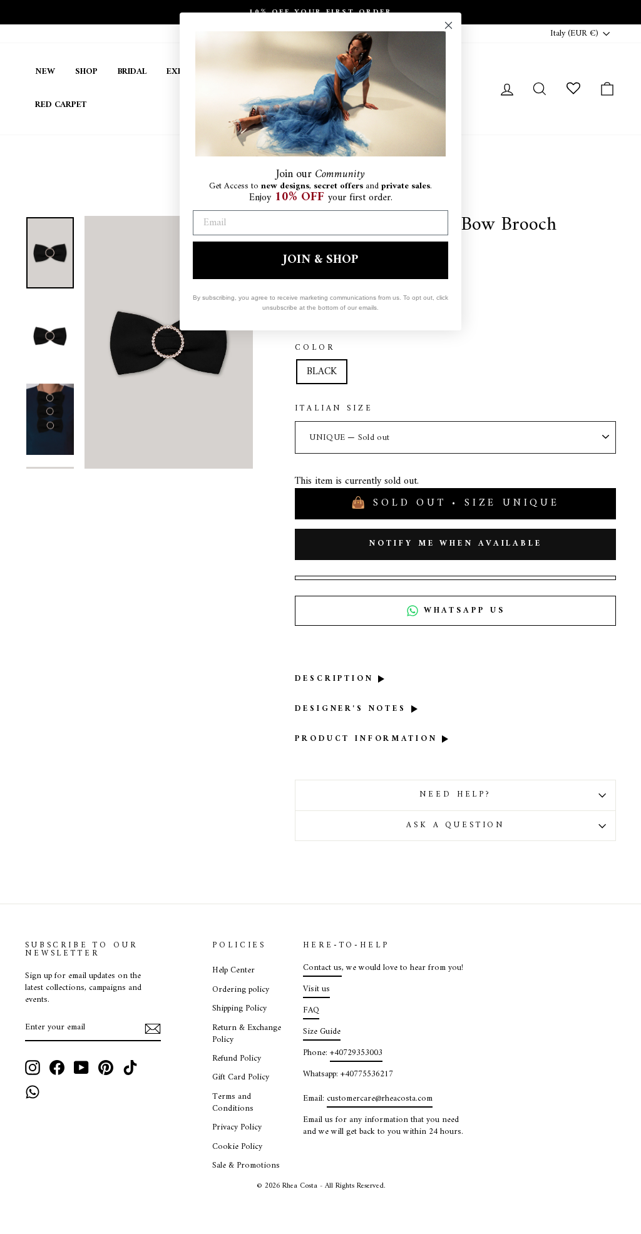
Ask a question (455, 825)
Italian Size (333, 409)
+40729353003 (356, 1053)
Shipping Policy (239, 1008)
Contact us (322, 968)
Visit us (316, 989)
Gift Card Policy (240, 1077)
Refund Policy (236, 1058)
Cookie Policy (237, 1147)
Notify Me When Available (455, 543)
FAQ (311, 1010)
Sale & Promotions (246, 1165)
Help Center (233, 970)
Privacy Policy (237, 1127)
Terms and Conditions (233, 1102)
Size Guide (322, 1031)
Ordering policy (240, 989)
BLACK (322, 371)
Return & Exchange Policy (246, 1034)
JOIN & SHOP (320, 260)
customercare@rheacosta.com (380, 1098)
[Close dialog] (448, 25)
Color (314, 348)
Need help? (455, 795)
